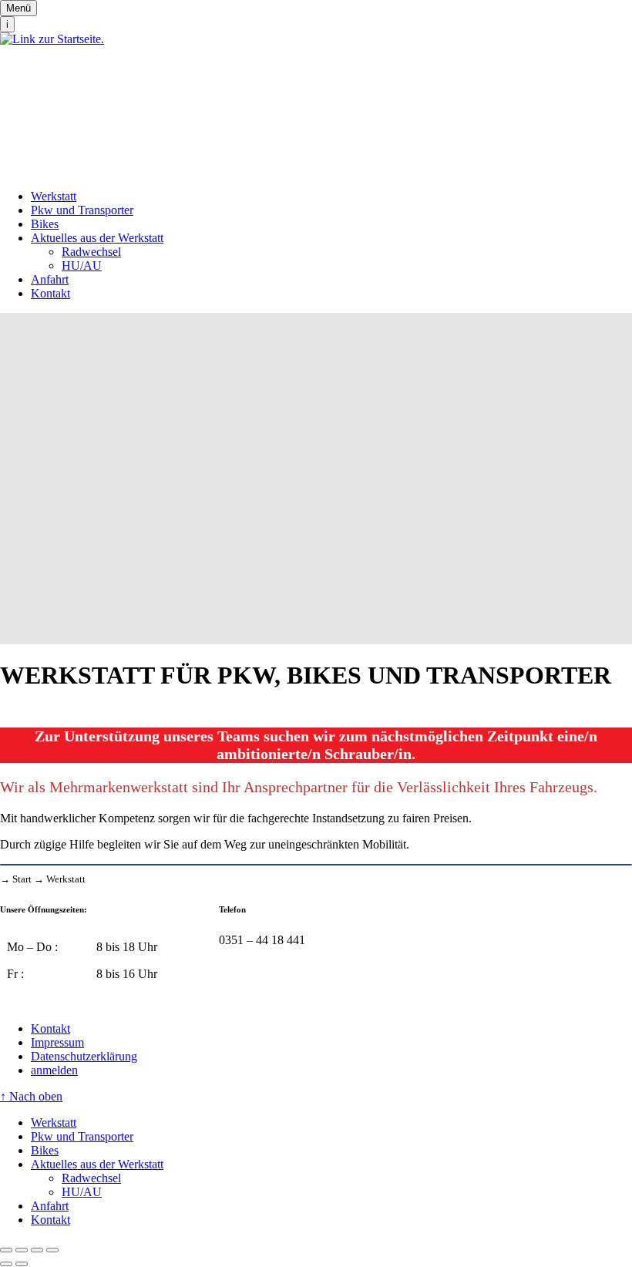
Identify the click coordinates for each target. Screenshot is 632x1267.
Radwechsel (91, 251)
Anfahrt (50, 279)
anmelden (54, 1070)
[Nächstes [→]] (21, 1264)
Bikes (45, 223)
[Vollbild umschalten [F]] (37, 1250)
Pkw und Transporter (82, 210)
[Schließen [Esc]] (6, 1250)
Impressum (57, 1042)
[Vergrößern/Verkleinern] (52, 1250)
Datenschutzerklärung (84, 1056)
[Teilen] (21, 1250)
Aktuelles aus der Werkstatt (97, 237)
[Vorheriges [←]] (6, 1264)
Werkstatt (53, 196)
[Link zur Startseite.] (316, 104)
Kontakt (50, 293)
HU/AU (82, 265)
